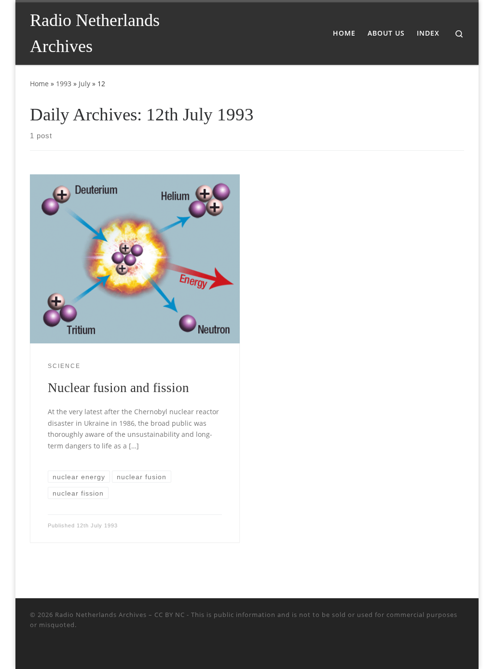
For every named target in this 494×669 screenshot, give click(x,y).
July (84, 83)
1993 (63, 83)
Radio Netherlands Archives (101, 614)
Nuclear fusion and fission (118, 387)
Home (39, 83)
